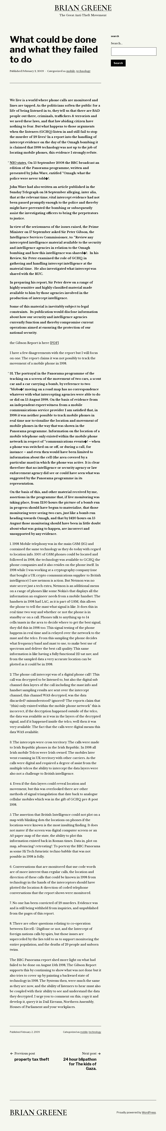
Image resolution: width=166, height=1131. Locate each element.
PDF (54, 343)
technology (83, 71)
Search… (117, 43)
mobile (70, 71)
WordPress (149, 1112)
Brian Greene (83, 8)
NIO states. (18, 163)
